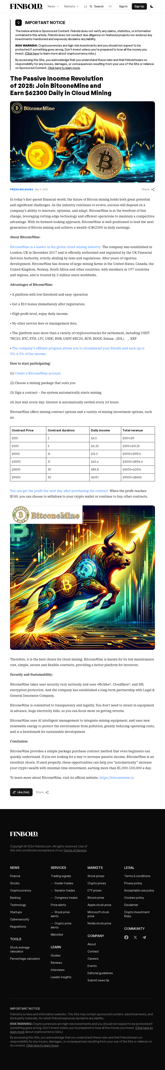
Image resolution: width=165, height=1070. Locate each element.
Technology (18, 905)
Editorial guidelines (100, 973)
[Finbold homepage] (82, 834)
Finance (15, 876)
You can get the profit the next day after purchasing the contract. (60, 490)
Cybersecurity (19, 919)
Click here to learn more (64, 68)
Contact (93, 951)
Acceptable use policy (139, 890)
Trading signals (61, 876)
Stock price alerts (60, 914)
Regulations (18, 926)
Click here (32, 53)
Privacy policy (133, 883)
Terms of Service (74, 850)
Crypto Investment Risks (137, 914)
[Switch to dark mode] (151, 6)
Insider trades (62, 883)
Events (92, 966)
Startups (16, 912)
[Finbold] (26, 6)
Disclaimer (131, 905)
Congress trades (64, 897)
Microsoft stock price (98, 914)
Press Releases (21, 189)
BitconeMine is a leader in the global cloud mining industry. (55, 246)
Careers (93, 958)
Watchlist (57, 934)
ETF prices (95, 890)
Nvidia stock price (99, 923)
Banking (15, 897)
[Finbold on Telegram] (144, 937)
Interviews (58, 970)
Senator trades (63, 890)
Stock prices (96, 876)
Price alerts (58, 905)
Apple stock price (99, 905)
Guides (56, 955)
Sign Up (139, 6)
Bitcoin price (96, 897)
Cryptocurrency (20, 890)
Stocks (15, 883)
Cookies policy (134, 897)
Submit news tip (98, 980)
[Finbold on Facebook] (126, 937)
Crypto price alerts (61, 925)
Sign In (123, 6)
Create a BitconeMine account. (37, 373)
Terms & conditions (137, 876)
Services (58, 868)
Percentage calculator (25, 958)
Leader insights (61, 977)
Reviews (56, 962)
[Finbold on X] (135, 937)
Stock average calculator (20, 949)
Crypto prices (97, 883)
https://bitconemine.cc (117, 777)
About (92, 944)
